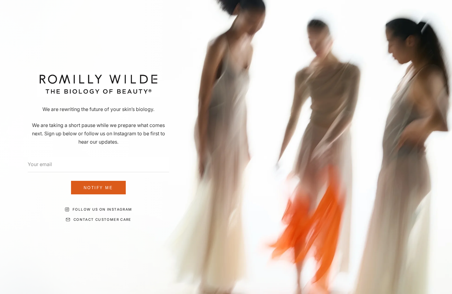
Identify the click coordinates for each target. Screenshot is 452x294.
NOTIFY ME (98, 187)
